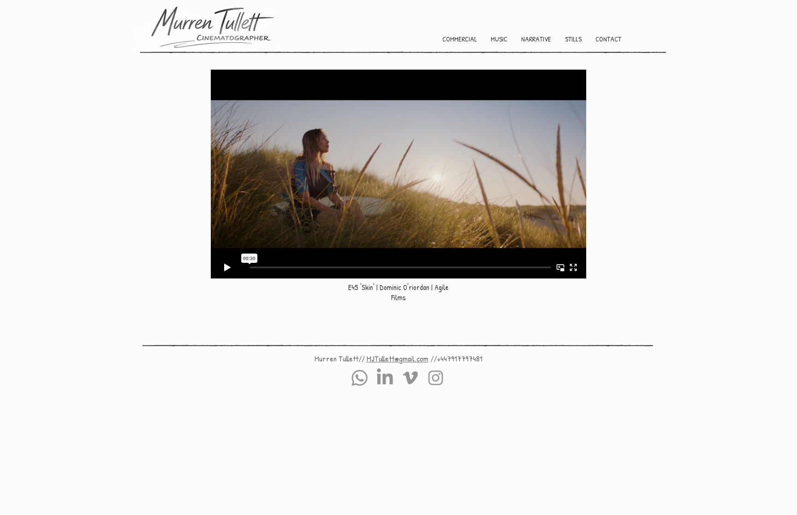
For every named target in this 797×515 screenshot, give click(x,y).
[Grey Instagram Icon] (436, 378)
